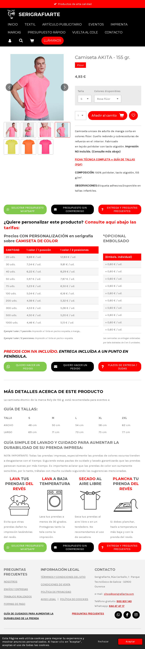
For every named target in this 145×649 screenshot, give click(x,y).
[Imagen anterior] (9, 87)
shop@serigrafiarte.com (119, 594)
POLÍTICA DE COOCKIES (74, 599)
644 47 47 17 (116, 606)
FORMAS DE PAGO (14, 604)
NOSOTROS (10, 581)
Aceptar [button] (130, 641)
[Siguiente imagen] (64, 87)
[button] (11, 130)
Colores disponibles (107, 91)
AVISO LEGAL (48, 599)
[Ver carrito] (31, 40)
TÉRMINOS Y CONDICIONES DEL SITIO (63, 577)
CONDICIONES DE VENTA (55, 584)
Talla (81, 91)
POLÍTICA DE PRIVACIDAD (56, 591)
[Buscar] (20, 40)
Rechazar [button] (103, 641)
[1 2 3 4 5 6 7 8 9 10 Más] (80, 115)
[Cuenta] (9, 40)
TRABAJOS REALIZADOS (18, 596)
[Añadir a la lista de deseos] (133, 115)
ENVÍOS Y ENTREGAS (16, 589)
